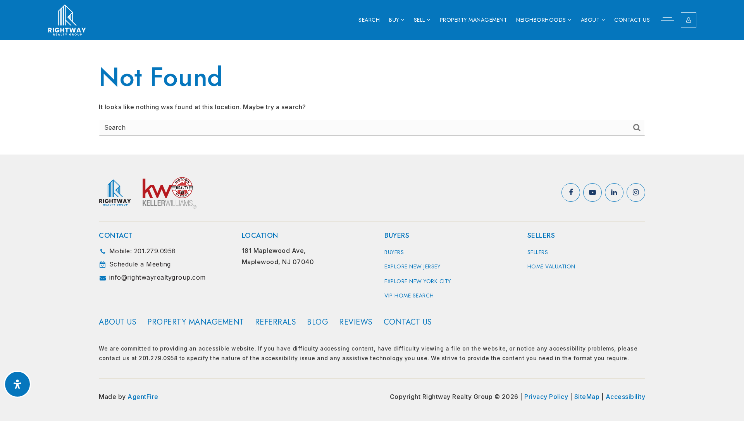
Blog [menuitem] (317, 322)
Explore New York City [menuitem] (417, 281)
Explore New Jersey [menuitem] (412, 266)
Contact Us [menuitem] (632, 20)
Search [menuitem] (369, 20)
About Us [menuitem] (117, 322)
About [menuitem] (591, 20)
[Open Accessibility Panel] (17, 384)
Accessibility (626, 396)
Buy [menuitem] (395, 20)
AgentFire (142, 396)
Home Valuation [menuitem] (551, 266)
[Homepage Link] (67, 19)
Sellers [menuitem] (537, 252)
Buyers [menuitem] (394, 252)
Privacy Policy (546, 396)
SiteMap (587, 396)
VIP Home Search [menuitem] (409, 295)
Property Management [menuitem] (473, 20)
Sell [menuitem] (420, 20)
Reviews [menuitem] (356, 322)
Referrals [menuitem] (275, 322)
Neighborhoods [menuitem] (542, 20)
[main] (372, 97)
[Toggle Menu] (667, 20)
